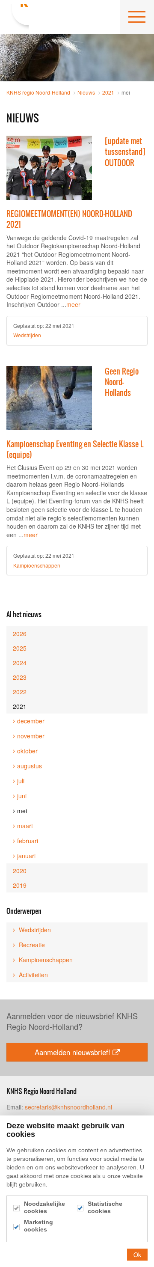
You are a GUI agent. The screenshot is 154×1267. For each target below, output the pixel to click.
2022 (20, 691)
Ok (137, 1254)
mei (22, 810)
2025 (20, 648)
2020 (20, 870)
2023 (20, 677)
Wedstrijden (27, 335)
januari (26, 855)
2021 (20, 706)
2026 (20, 633)
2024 (20, 662)
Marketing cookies (38, 1226)
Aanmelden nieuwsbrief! (72, 1052)
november (30, 736)
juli (20, 780)
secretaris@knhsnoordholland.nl (68, 1107)
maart (25, 825)
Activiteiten (32, 974)
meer (73, 304)
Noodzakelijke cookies (44, 1207)
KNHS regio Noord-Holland (17, 17)
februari (27, 840)
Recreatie (31, 944)
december (30, 721)
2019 (20, 885)
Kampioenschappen (36, 565)
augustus (29, 765)
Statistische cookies (105, 1207)
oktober (27, 751)
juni (22, 795)
